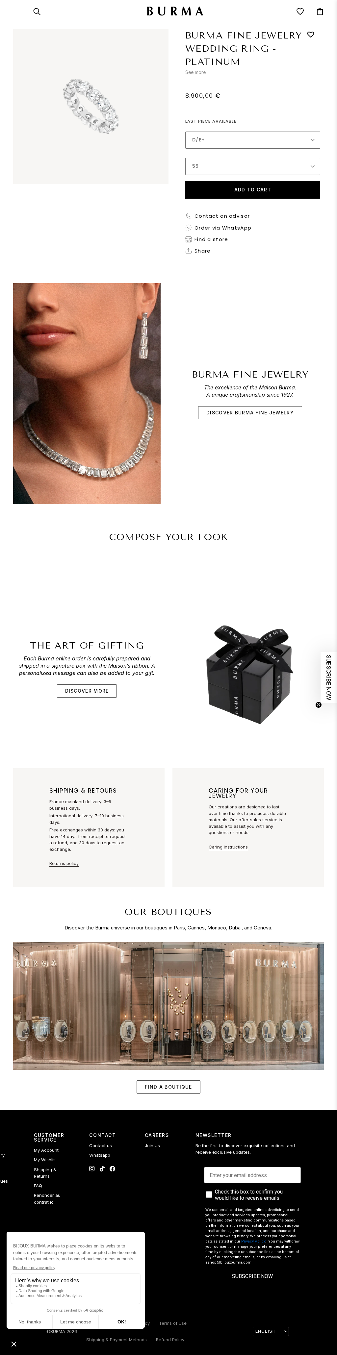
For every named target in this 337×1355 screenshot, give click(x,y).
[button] (329, 677)
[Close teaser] (318, 705)
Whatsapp (99, 1155)
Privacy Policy (253, 1241)
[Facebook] (112, 1168)
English (265, 1331)
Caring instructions (228, 847)
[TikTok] (102, 1168)
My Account (46, 1150)
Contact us (100, 1145)
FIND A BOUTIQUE (168, 1087)
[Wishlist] (294, 11)
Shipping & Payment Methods (116, 1339)
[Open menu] (23, 11)
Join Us (152, 1145)
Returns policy (64, 863)
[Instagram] (92, 1168)
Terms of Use (173, 1323)
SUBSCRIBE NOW (252, 1276)
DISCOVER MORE (87, 691)
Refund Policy (170, 1339)
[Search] (43, 11)
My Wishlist (45, 1159)
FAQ (38, 1185)
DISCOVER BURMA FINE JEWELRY (250, 412)
